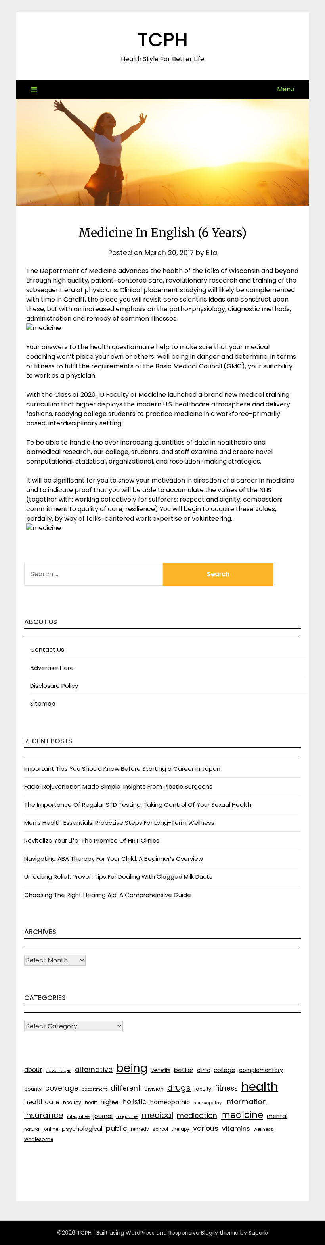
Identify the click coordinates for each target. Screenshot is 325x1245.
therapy (180, 1129)
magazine (127, 1117)
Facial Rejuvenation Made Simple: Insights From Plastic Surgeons (118, 786)
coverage (61, 1088)
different (126, 1088)
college (224, 1070)
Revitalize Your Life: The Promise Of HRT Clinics (91, 840)
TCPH (163, 40)
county (33, 1088)
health (259, 1086)
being (132, 1068)
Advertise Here (52, 668)
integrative (78, 1117)
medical (157, 1115)
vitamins (236, 1128)
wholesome (38, 1139)
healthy (72, 1102)
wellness (263, 1129)
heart (91, 1102)
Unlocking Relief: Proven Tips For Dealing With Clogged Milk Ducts (118, 876)
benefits (160, 1070)
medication (197, 1115)
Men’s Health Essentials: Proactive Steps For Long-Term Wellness (119, 822)
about (33, 1070)
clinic (203, 1070)
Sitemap (42, 703)
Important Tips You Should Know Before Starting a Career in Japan (122, 768)
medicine (242, 1114)
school (160, 1129)
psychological (82, 1128)
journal (103, 1116)
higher (110, 1102)
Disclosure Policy (54, 685)
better (183, 1070)
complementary (261, 1070)
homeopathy (207, 1102)
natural (32, 1129)
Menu (285, 89)
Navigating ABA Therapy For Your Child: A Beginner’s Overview (113, 858)
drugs (179, 1087)
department (94, 1089)
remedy (140, 1129)
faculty (202, 1088)
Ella (211, 253)
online (51, 1129)
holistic (134, 1101)
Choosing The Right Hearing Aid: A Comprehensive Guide (107, 895)
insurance (43, 1115)
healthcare (41, 1101)
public (116, 1128)
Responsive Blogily (193, 1233)
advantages (58, 1071)
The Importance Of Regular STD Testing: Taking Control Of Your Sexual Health (137, 804)
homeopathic (170, 1102)
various (205, 1128)
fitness (226, 1088)
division (154, 1089)
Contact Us (47, 649)
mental (277, 1116)
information (246, 1101)
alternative (94, 1069)
